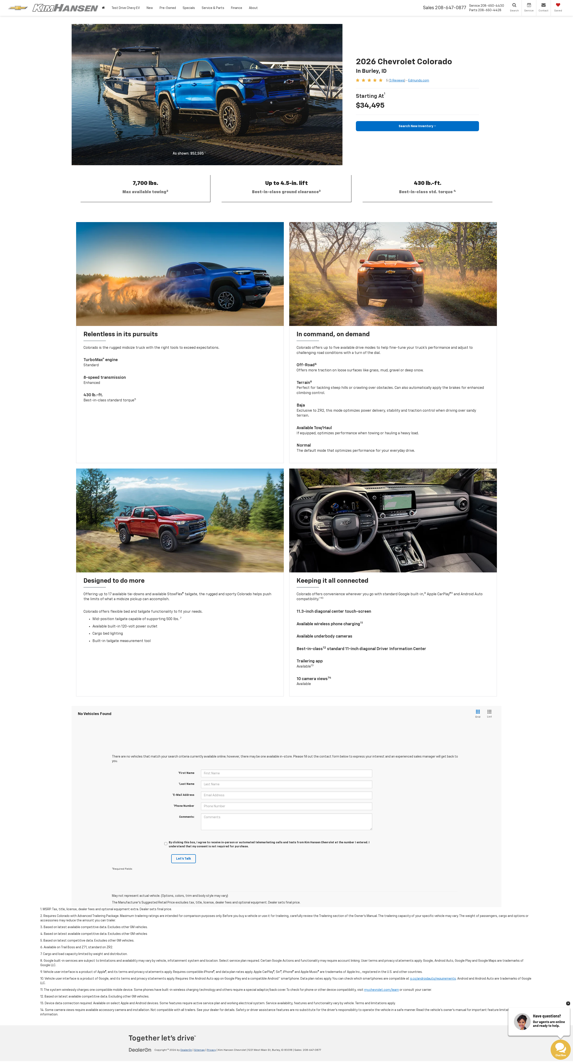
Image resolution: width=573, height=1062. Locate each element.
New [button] (150, 8)
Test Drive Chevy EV (125, 8)
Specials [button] (189, 8)
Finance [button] (236, 8)
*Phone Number (183, 806)
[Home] (103, 8)
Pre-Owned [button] (168, 8)
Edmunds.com (418, 80)
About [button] (253, 8)
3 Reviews (397, 80)
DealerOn (186, 1050)
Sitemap (199, 1050)
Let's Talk (183, 858)
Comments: (186, 817)
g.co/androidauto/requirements (433, 978)
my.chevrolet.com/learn (381, 989)
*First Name (186, 773)
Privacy (211, 1050)
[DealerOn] (140, 1049)
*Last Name (186, 784)
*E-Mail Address (183, 795)
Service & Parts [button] (213, 8)
